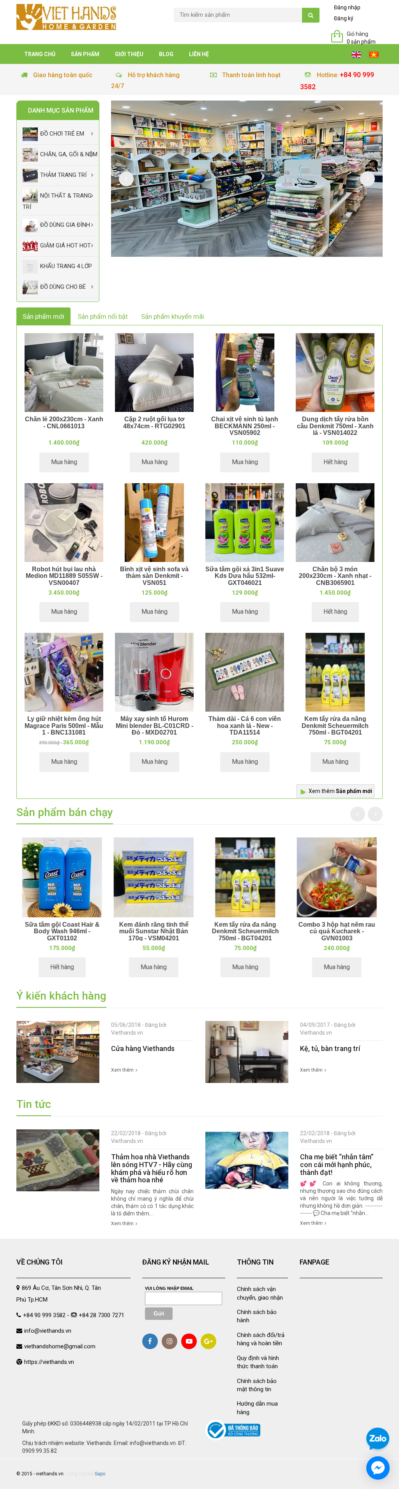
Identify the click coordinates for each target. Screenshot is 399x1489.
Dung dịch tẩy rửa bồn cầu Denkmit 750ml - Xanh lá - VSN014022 (335, 426)
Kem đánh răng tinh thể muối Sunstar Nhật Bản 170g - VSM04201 (154, 931)
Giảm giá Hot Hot (65, 245)
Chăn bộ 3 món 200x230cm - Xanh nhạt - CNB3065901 (335, 576)
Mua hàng (64, 462)
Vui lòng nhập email (169, 1288)
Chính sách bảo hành (257, 1316)
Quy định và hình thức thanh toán (258, 1362)
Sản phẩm (85, 54)
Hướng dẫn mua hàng (257, 1407)
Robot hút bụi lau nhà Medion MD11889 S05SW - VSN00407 (64, 576)
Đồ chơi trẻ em (62, 134)
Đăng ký (343, 18)
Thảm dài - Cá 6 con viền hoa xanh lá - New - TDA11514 (244, 725)
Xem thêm (340, 791)
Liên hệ (199, 54)
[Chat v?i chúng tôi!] (378, 1468)
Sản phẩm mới (43, 316)
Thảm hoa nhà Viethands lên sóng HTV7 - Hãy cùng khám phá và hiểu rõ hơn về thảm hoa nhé (151, 1168)
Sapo (100, 1474)
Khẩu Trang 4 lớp (66, 266)
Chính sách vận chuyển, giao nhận (260, 1293)
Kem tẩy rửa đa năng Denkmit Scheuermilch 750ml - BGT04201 (335, 725)
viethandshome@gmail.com (59, 1346)
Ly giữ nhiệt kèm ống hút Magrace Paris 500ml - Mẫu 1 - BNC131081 (64, 725)
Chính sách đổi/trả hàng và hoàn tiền (260, 1339)
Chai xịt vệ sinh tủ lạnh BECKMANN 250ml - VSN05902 (244, 426)
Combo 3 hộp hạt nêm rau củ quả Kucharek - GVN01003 (336, 931)
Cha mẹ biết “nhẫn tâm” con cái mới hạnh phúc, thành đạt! (337, 1164)
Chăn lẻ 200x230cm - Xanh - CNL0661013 (64, 422)
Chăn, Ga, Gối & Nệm (68, 154)
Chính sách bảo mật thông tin (257, 1385)
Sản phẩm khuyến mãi (172, 316)
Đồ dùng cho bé (63, 286)
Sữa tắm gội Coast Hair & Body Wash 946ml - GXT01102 (62, 931)
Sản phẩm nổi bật (103, 316)
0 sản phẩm (361, 42)
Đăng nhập (347, 7)
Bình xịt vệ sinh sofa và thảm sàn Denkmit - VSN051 (154, 576)
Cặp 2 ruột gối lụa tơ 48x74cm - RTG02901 (154, 422)
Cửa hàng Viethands (143, 1048)
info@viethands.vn (47, 1330)
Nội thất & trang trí (57, 202)
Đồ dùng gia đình (65, 224)
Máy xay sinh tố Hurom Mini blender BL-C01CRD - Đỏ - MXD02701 (154, 725)
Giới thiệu (129, 54)
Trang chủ (39, 54)
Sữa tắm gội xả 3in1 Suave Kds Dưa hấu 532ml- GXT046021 (244, 576)
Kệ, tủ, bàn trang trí (330, 1048)
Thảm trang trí (63, 175)
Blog (166, 54)
